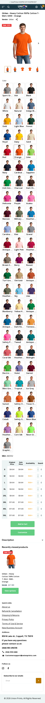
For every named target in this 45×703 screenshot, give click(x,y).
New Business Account (12, 627)
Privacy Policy (8, 619)
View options (10, 591)
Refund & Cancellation (12, 611)
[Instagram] (3, 668)
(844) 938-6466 (11, 652)
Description (8, 540)
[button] (38, 43)
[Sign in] (36, 7)
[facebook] (8, 668)
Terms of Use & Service (12, 623)
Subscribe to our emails (13, 676)
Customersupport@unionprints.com (20, 655)
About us (6, 607)
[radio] (7, 90)
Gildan (11, 19)
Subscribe (38, 680)
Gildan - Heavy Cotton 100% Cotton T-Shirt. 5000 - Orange (10, 578)
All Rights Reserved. (32, 698)
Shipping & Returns (10, 615)
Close (8, 7)
